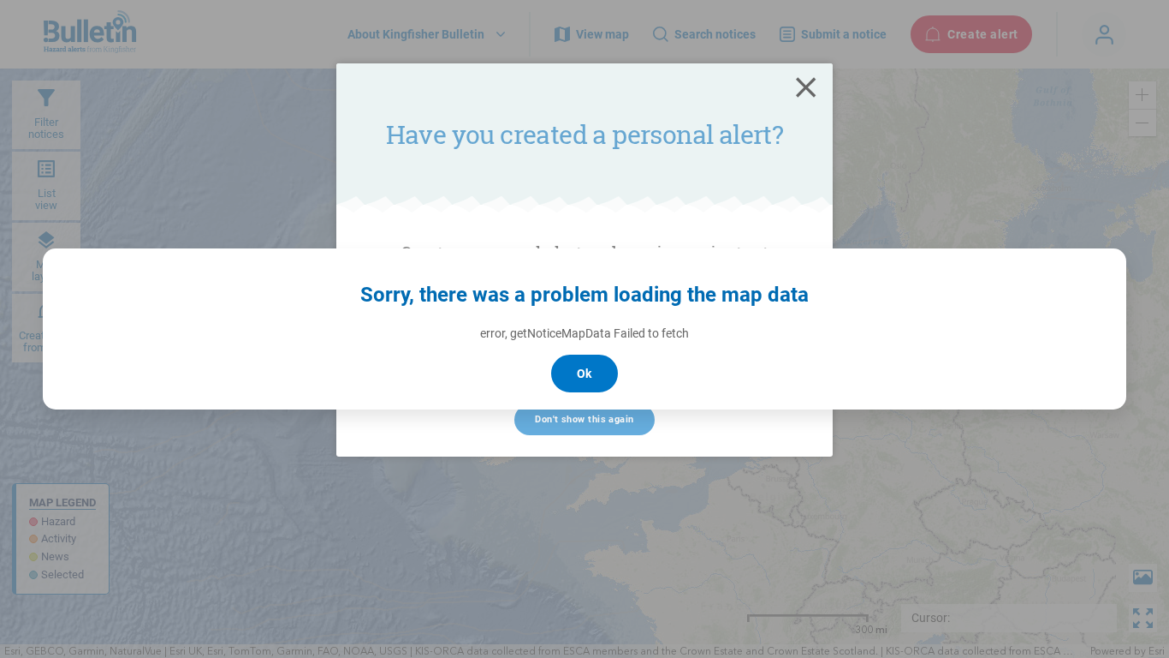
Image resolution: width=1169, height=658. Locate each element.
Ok (584, 373)
